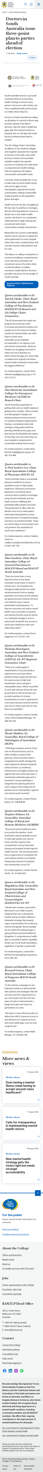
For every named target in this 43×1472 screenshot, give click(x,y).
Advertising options (11, 1349)
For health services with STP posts (18, 1268)
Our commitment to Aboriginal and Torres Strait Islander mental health (21, 1429)
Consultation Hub (10, 1354)
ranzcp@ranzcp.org (13, 1330)
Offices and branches (12, 1255)
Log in (31, 4)
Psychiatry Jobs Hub (11, 1289)
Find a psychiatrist (10, 1229)
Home (4, 12)
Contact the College (11, 1345)
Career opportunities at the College (18, 1285)
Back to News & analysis (17, 12)
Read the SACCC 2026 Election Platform (20, 284)
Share (33, 57)
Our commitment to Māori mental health (20, 1435)
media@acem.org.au (21, 452)
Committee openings (12, 1294)
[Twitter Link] (16, 1370)
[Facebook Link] (4, 1370)
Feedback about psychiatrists (15, 1234)
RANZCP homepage (7, 4)
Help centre (7, 1358)
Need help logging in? (12, 1363)
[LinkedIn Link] (10, 1370)
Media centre (8, 1259)
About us (6, 1264)
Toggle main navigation (39, 4)
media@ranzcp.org (21, 374)
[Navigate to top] (38, 1193)
